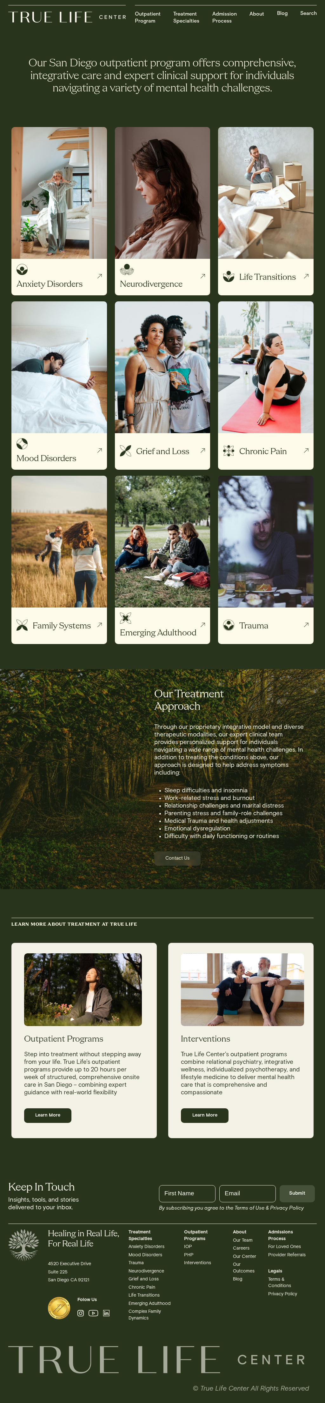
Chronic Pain (142, 1287)
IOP (188, 1247)
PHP (189, 1255)
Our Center (244, 1256)
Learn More (47, 1115)
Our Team (243, 1240)
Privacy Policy (282, 1294)
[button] (148, 15)
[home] (67, 18)
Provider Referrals (287, 1255)
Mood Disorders (145, 1255)
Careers (241, 1248)
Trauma (136, 1263)
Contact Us (177, 858)
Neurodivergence (146, 1271)
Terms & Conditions (279, 1282)
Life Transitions (144, 1295)
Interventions (197, 1263)
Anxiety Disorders (146, 1247)
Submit (297, 1193)
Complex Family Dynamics (145, 1314)
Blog (282, 13)
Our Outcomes (244, 1267)
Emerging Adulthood (150, 1303)
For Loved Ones (284, 1247)
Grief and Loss (144, 1279)
